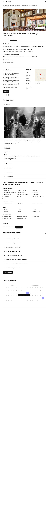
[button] (40, 28)
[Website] (8, 95)
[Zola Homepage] (8, 1)
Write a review (13, 40)
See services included (39, 46)
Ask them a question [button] (8, 272)
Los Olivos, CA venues (33, 5)
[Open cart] (45, 2)
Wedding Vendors (6, 5)
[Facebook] (4, 95)
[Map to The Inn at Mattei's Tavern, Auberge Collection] (40, 75)
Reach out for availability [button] (24, 294)
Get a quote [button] (6, 91)
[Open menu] (3, 2)
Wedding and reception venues (15, 5)
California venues (25, 5)
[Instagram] (6, 95)
